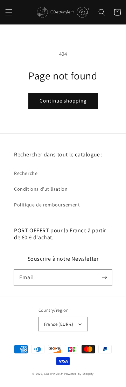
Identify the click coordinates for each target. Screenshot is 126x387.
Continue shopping (63, 100)
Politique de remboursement (47, 205)
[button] (8, 12)
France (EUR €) (59, 324)
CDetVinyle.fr (53, 373)
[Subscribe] (104, 277)
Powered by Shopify (79, 373)
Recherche (25, 173)
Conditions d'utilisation (41, 189)
